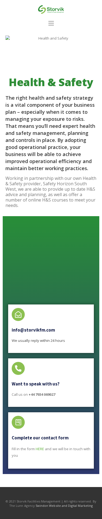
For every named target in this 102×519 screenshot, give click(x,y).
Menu (51, 26)
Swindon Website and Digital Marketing (64, 506)
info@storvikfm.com (33, 330)
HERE (40, 448)
